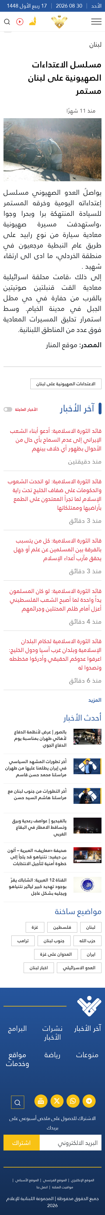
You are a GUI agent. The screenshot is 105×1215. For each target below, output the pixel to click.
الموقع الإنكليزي (82, 1180)
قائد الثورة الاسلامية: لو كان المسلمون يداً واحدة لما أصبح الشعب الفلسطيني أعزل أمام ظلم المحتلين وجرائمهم (56, 599)
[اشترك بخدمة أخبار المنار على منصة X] (57, 1101)
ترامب (23, 940)
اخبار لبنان (39, 967)
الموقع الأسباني (27, 1180)
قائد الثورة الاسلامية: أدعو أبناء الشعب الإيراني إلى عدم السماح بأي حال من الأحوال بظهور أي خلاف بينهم (56, 439)
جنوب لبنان (54, 940)
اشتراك (22, 1142)
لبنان (96, 44)
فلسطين (62, 927)
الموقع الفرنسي (55, 1180)
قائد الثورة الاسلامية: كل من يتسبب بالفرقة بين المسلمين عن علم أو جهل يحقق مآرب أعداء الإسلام (58, 549)
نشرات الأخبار (53, 1032)
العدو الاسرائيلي (79, 967)
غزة (35, 927)
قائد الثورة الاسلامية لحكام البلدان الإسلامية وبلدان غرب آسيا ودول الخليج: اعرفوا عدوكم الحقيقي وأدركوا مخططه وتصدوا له (55, 654)
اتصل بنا (42, 1187)
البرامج (17, 1028)
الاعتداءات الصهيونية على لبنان (65, 383)
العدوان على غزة (56, 954)
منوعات (87, 1055)
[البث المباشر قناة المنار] (41, 1101)
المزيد (95, 700)
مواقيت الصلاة (62, 1187)
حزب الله (87, 940)
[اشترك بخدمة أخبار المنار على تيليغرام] (89, 1101)
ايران (91, 954)
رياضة (52, 1055)
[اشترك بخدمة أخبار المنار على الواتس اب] (73, 1101)
